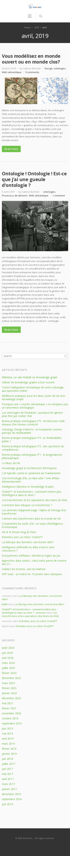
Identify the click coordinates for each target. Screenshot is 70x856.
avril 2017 (8, 779)
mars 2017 (8, 784)
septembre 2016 (12, 799)
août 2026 (8, 647)
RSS (35, 845)
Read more (11, 149)
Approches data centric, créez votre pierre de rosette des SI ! (34, 562)
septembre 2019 (12, 723)
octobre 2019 (10, 718)
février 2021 (9, 708)
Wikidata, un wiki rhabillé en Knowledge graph (29, 377)
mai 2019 (7, 733)
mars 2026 (8, 663)
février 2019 (9, 748)
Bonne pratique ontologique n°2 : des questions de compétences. (33, 447)
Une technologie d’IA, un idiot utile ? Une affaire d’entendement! (31, 479)
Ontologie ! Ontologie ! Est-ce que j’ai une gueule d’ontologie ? (34, 179)
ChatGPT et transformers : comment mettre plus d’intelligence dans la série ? (31, 493)
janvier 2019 (9, 753)
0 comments (32, 72)
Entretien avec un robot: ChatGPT (22, 537)
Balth (5, 604)
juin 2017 (7, 769)
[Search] (40, 16)
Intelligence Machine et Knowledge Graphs (28, 486)
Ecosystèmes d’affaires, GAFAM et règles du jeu (31, 555)
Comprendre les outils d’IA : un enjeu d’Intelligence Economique (32, 525)
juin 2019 (7, 728)
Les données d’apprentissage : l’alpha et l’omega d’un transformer (34, 511)
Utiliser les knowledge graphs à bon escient (28, 382)
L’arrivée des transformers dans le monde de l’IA (31, 518)
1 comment (58, 195)
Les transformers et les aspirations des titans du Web (34, 500)
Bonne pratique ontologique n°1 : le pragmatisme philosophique (32, 456)
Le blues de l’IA (11, 463)
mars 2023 (8, 683)
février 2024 (9, 673)
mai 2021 (7, 703)
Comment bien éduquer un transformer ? (27, 505)
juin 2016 (7, 804)
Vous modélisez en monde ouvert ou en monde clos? (31, 59)
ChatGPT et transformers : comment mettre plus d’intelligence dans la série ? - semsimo (29, 611)
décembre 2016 (11, 794)
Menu (29, 17)
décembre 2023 (11, 678)
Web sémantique (11, 72)
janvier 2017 (9, 789)
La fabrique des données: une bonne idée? (27, 542)
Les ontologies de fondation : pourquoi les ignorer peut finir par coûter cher (32, 414)
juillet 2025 (8, 668)
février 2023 (9, 688)
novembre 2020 (11, 713)
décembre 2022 (11, 698)
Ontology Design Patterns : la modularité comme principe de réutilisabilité (32, 431)
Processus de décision (15, 195)
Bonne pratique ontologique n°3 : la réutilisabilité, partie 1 (32, 439)
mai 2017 (7, 774)
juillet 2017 (8, 764)
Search (65, 356)
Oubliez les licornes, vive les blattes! (23, 569)
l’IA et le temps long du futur (19, 532)
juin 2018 (7, 758)
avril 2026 (8, 658)
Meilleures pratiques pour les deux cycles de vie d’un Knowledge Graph (33, 397)
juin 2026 (7, 653)
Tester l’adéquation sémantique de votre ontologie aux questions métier (33, 389)
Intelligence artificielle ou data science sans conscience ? (28, 548)
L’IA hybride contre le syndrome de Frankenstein (31, 473)
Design (48, 68)
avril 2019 (8, 738)
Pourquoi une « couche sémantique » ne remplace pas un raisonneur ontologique (35, 405)
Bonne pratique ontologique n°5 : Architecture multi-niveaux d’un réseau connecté (34, 422)
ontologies (60, 68)
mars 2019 (8, 743)
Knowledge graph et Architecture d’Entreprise (29, 468)
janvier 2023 (9, 693)
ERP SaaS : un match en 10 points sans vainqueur (32, 574)
